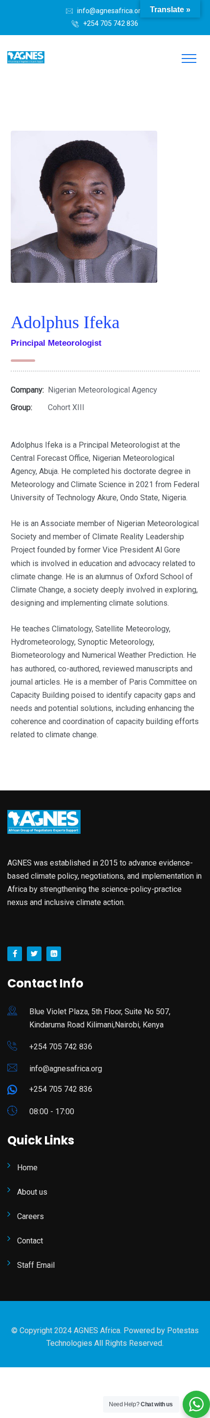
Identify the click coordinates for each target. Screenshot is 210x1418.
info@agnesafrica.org (111, 11)
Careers (30, 1216)
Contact (30, 1240)
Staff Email (36, 1265)
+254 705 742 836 (110, 23)
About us (32, 1192)
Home (27, 1167)
